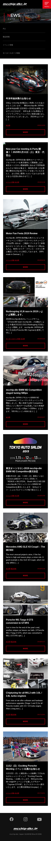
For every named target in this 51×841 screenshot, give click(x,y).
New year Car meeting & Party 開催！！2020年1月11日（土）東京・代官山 (25, 152)
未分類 (8, 125)
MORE (25, 132)
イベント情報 (8, 45)
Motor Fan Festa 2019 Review (21, 233)
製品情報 (6, 37)
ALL (4, 29)
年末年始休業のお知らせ (18, 98)
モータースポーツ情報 (11, 53)
